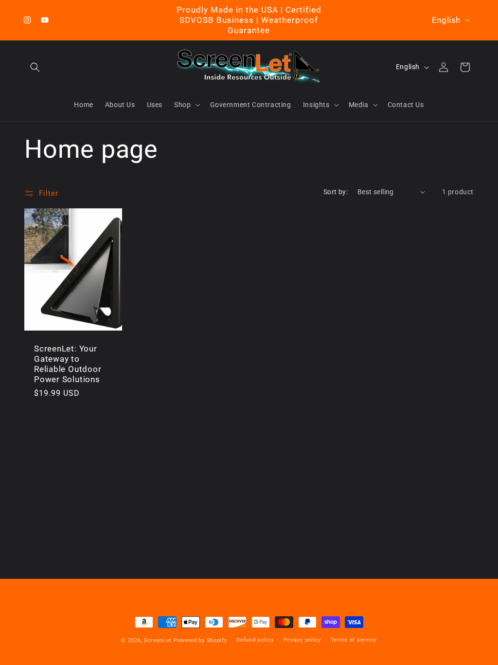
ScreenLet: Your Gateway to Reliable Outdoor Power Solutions (67, 364)
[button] (35, 67)
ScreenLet (158, 640)
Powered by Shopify (200, 640)
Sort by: (335, 192)
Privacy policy (302, 640)
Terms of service (354, 640)
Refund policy (254, 640)
